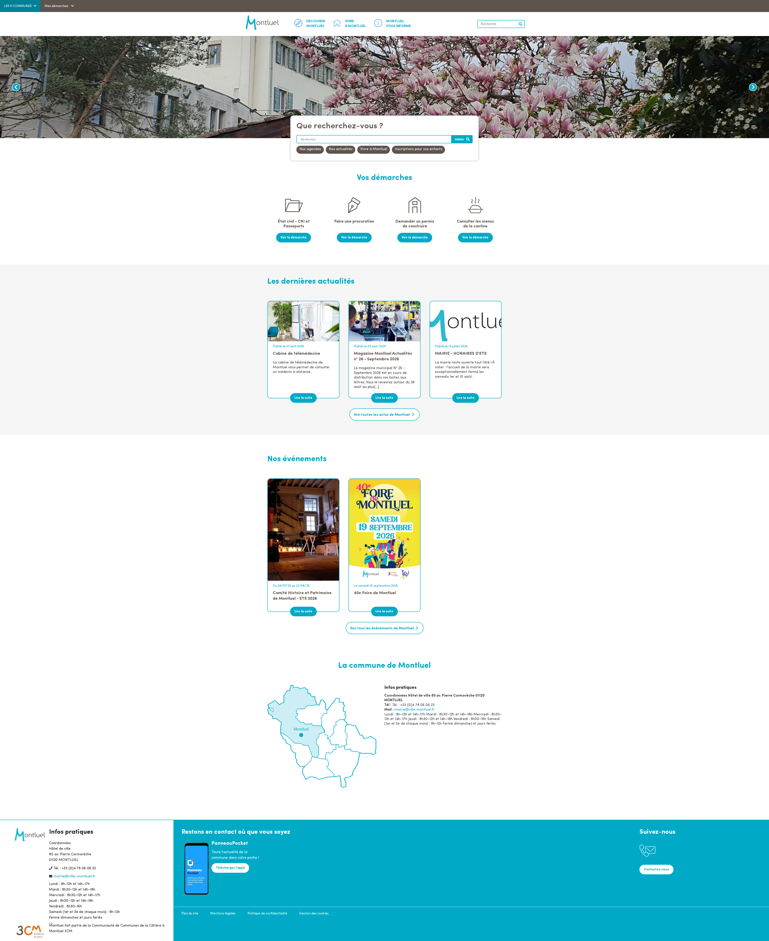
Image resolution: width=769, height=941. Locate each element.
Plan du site (189, 913)
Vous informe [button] (398, 24)
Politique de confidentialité (267, 913)
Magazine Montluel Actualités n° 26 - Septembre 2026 (383, 356)
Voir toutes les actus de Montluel (382, 415)
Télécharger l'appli (230, 868)
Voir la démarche (294, 237)
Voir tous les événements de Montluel (382, 628)
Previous (16, 87)
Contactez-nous (656, 869)
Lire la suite (303, 398)
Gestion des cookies (314, 913)
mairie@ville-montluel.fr (414, 710)
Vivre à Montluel (373, 149)
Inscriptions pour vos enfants (418, 149)
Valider (521, 24)
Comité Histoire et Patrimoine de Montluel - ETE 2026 (302, 596)
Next (753, 87)
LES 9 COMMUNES (18, 6)
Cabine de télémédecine (296, 353)
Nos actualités (340, 149)
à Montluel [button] (355, 24)
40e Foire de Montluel (375, 593)
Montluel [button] (315, 24)
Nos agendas (310, 149)
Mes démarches (56, 6)
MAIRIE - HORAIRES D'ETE (461, 353)
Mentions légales (223, 913)
